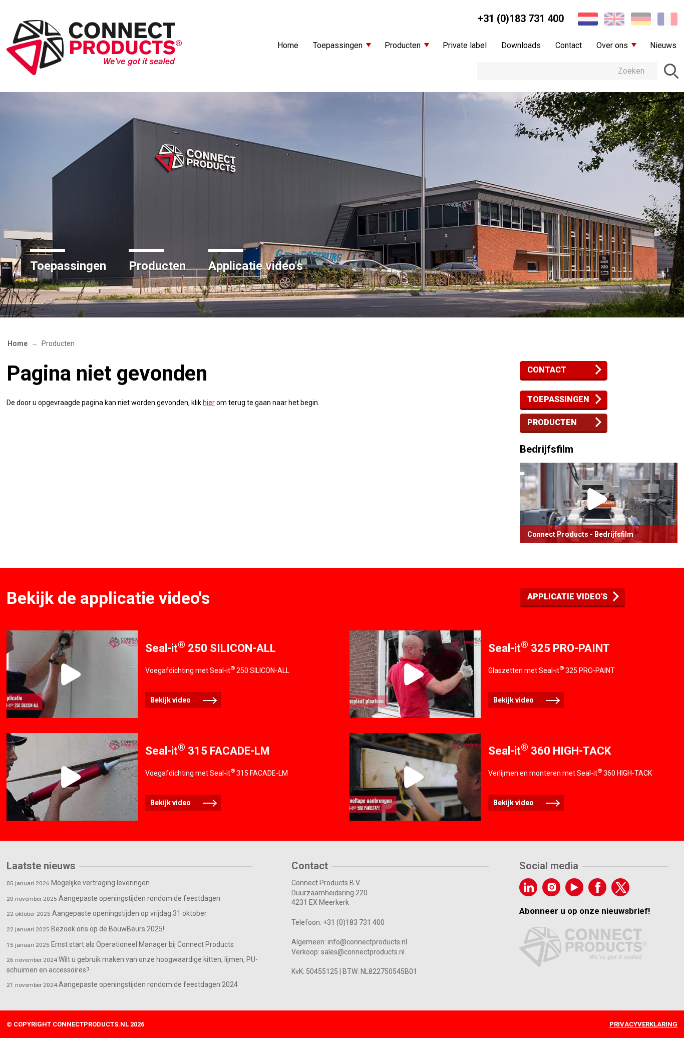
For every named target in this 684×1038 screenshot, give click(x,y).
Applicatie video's (255, 266)
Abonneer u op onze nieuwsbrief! (584, 911)
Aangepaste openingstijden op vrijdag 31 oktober (107, 913)
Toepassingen (68, 266)
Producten (157, 266)
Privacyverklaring (643, 1024)
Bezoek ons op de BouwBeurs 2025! (85, 929)
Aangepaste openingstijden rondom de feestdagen (113, 898)
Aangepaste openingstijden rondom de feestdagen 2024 (122, 984)
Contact (546, 370)
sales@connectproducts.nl (363, 952)
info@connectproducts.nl (367, 942)
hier (209, 403)
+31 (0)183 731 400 (521, 19)
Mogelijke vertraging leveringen (78, 883)
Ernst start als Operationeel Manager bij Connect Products (120, 944)
